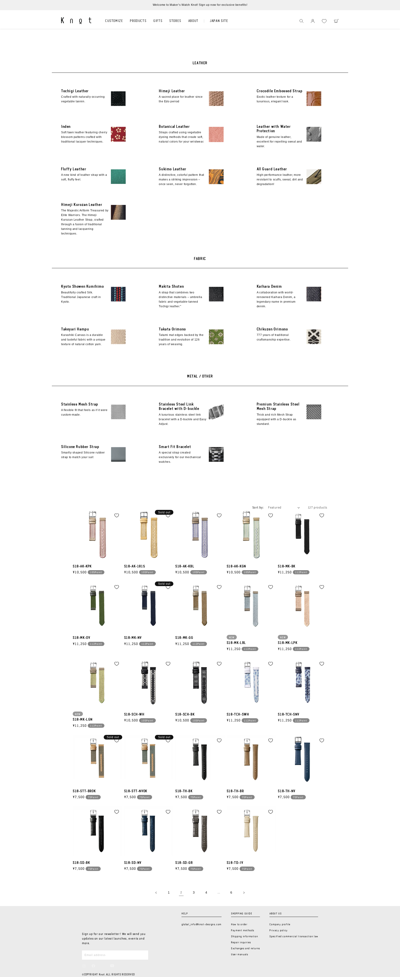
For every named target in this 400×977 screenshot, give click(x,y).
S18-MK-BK (286, 566)
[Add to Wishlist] (116, 515)
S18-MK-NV (133, 637)
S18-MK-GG (184, 637)
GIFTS (157, 21)
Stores (175, 21)
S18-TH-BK (183, 791)
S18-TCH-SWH (238, 714)
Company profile (279, 924)
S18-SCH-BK (184, 714)
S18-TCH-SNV (288, 714)
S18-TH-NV (286, 791)
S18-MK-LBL (236, 643)
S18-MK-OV (81, 637)
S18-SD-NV (132, 862)
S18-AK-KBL (184, 566)
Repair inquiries (241, 942)
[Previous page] (156, 893)
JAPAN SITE (218, 21)
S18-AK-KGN (236, 566)
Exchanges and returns (245, 948)
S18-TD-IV (235, 862)
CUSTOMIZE (114, 21)
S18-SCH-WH (134, 714)
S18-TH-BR (235, 791)
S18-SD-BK (81, 862)
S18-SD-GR (184, 862)
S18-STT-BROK (84, 791)
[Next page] (244, 893)
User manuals (239, 954)
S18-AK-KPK (82, 566)
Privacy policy (278, 930)
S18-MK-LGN (83, 719)
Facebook (93, 966)
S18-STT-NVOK (135, 791)
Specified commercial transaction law (293, 936)
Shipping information (244, 936)
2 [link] (181, 892)
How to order (239, 924)
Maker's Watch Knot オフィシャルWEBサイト (76, 20)
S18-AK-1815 (134, 566)
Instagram (84, 966)
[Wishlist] (324, 21)
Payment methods (242, 930)
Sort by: (257, 507)
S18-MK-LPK (287, 643)
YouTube (112, 965)
